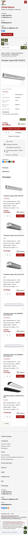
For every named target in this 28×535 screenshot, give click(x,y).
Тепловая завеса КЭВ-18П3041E (13, 196)
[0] (2, 40)
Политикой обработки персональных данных (15, 522)
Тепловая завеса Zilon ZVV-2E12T (13, 235)
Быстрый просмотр (14, 187)
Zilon (4, 238)
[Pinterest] (13, 162)
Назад (7, 423)
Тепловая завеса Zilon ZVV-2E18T (13, 274)
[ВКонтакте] (3, 162)
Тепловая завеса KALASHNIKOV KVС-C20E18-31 (13, 314)
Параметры (5, 171)
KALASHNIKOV (6, 317)
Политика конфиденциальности (10, 515)
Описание (5, 167)
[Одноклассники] (5, 162)
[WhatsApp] (11, 162)
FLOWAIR (5, 400)
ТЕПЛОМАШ (5, 91)
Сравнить (23, 124)
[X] (9, 162)
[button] (7, 34)
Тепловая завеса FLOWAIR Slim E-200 (13, 396)
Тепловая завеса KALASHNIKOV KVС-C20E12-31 (13, 355)
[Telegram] (7, 162)
